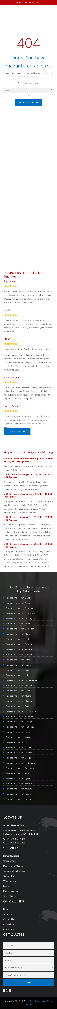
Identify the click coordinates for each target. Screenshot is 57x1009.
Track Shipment (10, 896)
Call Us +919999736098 (28, 2)
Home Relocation (11, 855)
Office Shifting (10, 860)
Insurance (7, 886)
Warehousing (9, 881)
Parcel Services (10, 891)
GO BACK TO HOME (28, 102)
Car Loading (8, 876)
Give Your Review (17, 431)
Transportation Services (14, 871)
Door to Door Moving (13, 865)
